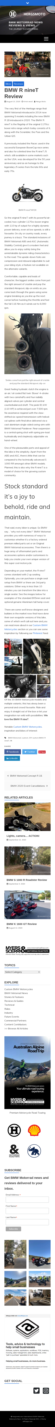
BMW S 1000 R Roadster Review (27, 880)
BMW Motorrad (14, 738)
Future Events (11, 1016)
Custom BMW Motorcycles (27, 726)
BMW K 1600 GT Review (22, 924)
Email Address (13, 1194)
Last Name (11, 1217)
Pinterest (38, 633)
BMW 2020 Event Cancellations (28, 785)
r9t (11, 741)
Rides (7, 1008)
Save (43, 752)
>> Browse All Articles (16, 1028)
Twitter (31, 751)
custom (25, 738)
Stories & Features (14, 997)
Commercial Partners (15, 1020)
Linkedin (13, 758)
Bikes (8, 83)
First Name (11, 1206)
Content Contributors (15, 1024)
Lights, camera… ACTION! (23, 835)
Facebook (13, 751)
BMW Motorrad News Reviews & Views (26, 24)
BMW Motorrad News (16, 993)
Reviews (18, 83)
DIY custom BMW (36, 738)
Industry (8, 1012)
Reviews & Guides (13, 1000)
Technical (9, 1004)
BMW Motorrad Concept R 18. (26, 775)
